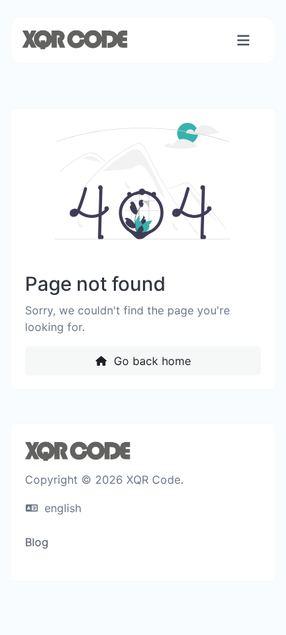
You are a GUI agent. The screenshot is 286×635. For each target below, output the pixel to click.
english (61, 508)
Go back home (150, 361)
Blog (37, 542)
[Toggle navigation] (243, 40)
